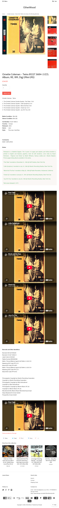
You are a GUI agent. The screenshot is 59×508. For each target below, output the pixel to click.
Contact (32, 480)
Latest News (5, 475)
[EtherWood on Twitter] (3, 490)
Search (32, 478)
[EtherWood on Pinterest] (9, 490)
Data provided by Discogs (9, 433)
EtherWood (29, 7)
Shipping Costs (34, 482)
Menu (5, 1)
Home (3, 14)
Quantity (4, 85)
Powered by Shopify (37, 505)
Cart (55, 1)
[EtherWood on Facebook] (6, 490)
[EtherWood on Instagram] (11, 490)
